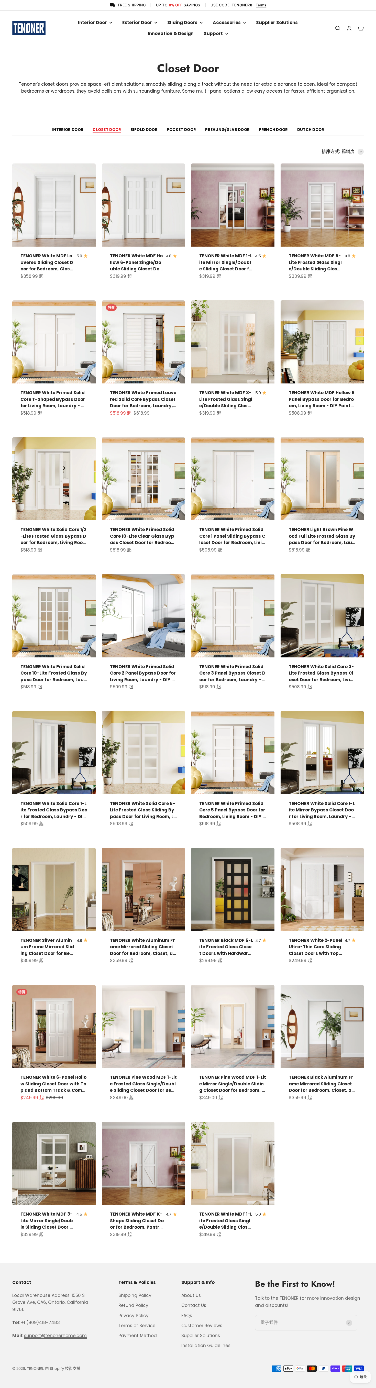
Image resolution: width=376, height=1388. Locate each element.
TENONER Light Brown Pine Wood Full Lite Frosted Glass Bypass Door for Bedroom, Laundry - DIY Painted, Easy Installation (322, 536)
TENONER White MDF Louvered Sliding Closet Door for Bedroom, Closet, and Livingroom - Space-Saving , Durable (47, 262)
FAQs (186, 1316)
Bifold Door (144, 130)
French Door (273, 130)
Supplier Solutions (277, 22)
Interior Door (92, 22)
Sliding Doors (182, 22)
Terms (261, 5)
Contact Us (193, 1305)
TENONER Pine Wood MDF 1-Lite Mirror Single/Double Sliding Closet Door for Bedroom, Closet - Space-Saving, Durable (232, 1084)
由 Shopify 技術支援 (62, 1368)
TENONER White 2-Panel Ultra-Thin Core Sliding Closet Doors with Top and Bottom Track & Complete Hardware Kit (315, 947)
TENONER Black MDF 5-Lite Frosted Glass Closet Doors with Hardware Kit (226, 947)
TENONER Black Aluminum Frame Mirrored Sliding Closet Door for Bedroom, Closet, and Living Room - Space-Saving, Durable (321, 1084)
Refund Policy (133, 1305)
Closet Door (107, 130)
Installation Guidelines (205, 1345)
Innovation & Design (171, 33)
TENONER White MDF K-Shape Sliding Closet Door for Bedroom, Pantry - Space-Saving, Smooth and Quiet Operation (137, 1221)
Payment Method (137, 1335)
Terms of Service (137, 1326)
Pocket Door (181, 130)
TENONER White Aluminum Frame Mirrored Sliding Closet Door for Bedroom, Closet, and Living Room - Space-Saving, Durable (142, 947)
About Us (191, 1295)
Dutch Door (310, 130)
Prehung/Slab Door (227, 130)
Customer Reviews (201, 1326)
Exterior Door (137, 22)
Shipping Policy (134, 1295)
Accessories (227, 22)
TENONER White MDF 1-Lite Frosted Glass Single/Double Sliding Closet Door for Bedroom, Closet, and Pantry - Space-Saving (225, 1221)
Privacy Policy (133, 1316)
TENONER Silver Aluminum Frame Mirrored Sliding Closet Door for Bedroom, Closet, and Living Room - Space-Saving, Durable (47, 947)
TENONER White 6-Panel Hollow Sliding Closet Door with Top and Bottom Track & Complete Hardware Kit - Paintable (53, 1084)
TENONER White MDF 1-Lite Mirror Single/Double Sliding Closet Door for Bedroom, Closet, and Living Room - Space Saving (225, 262)
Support (213, 33)
